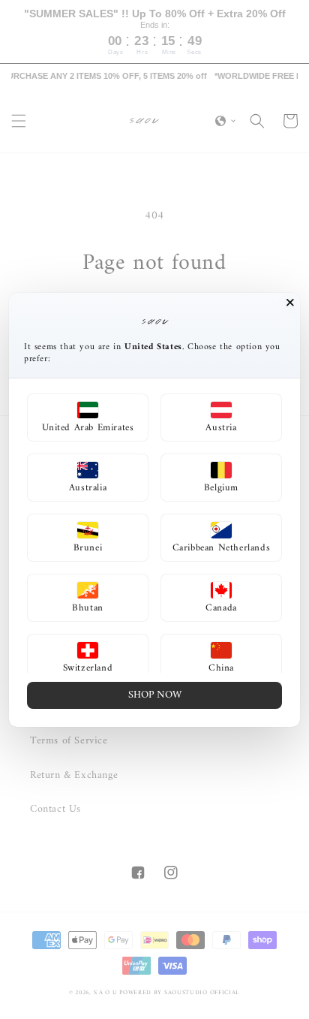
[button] (87, 417)
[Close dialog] (290, 302)
